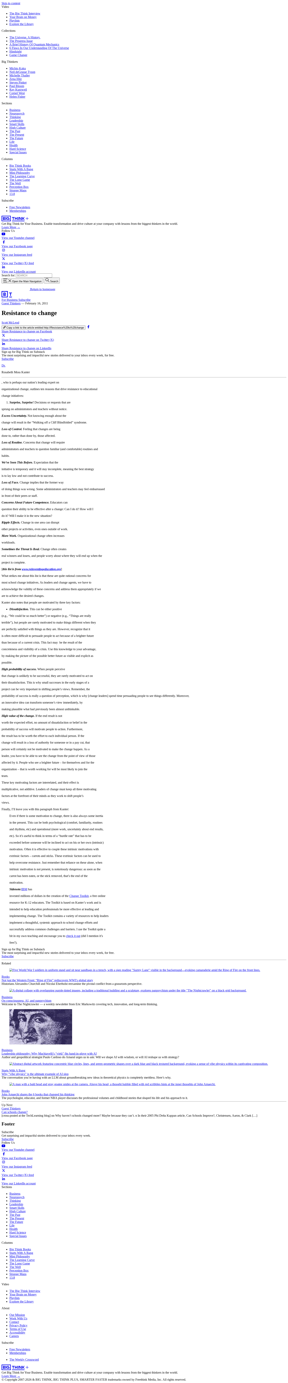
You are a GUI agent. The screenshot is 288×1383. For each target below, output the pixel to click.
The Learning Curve (22, 176)
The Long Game (19, 179)
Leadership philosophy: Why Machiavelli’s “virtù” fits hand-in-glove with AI (49, 1053)
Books (6, 976)
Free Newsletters (19, 207)
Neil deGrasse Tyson (22, 72)
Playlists (14, 20)
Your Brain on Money (23, 17)
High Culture (17, 127)
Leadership (16, 120)
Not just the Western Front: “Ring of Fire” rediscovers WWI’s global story (47, 980)
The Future (16, 138)
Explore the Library (21, 24)
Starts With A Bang (21, 169)
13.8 (12, 194)
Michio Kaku (17, 68)
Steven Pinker (18, 82)
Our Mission (17, 1315)
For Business (10, 299)
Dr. (3, 365)
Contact (14, 1322)
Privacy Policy (18, 1325)
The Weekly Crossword (24, 1359)
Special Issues (18, 152)
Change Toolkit (79, 896)
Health (13, 145)
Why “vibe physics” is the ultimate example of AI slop (35, 1074)
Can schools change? (15, 1112)
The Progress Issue (21, 41)
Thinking (15, 117)
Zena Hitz (15, 79)
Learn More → (11, 227)
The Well (15, 183)
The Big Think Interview (24, 13)
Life (11, 141)
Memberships (17, 210)
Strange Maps (17, 190)
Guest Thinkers (11, 303)
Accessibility (17, 1332)
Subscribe (24, 299)
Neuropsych (16, 113)
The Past (14, 131)
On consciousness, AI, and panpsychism (26, 1000)
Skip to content (11, 3)
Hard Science (17, 148)
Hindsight (15, 51)
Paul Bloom (16, 86)
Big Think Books (20, 165)
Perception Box (19, 186)
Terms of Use (17, 1329)
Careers (14, 1336)
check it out (73, 936)
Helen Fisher (17, 96)
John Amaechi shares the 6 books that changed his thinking (38, 1094)
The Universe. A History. (24, 37)
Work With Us (18, 1318)
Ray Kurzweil (18, 89)
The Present (16, 134)
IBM (24, 889)
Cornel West (17, 93)
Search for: (8, 275)
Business (14, 110)
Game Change (18, 55)
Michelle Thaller (19, 75)
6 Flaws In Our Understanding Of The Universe (39, 48)
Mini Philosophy (19, 172)
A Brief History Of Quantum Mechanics (34, 44)
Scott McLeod (10, 322)
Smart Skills (16, 124)
